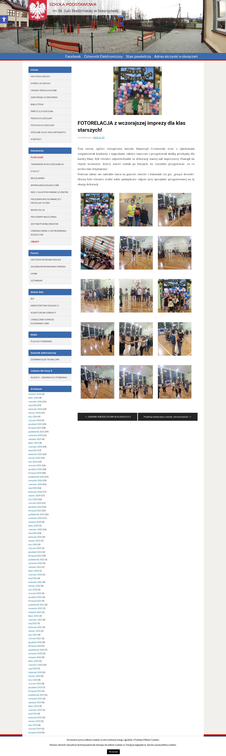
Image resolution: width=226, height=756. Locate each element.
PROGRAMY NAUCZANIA (44, 217)
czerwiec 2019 (35, 710)
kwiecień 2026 (35, 409)
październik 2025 (36, 431)
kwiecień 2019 (35, 717)
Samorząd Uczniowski (44, 97)
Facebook (73, 56)
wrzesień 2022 (35, 563)
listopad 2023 (35, 510)
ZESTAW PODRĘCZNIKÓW (44, 224)
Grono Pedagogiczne (44, 90)
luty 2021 (33, 634)
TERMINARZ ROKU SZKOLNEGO (47, 164)
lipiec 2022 (33, 570)
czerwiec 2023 (35, 529)
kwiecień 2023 (35, 537)
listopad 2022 (35, 555)
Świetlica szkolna (42, 111)
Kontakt (36, 139)
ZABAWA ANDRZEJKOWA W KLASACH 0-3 (109, 416)
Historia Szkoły (40, 76)
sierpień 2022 (35, 567)
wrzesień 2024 (35, 480)
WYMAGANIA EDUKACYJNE (45, 185)
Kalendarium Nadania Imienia (48, 266)
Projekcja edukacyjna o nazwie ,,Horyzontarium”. (166, 416)
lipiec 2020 (33, 661)
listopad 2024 (35, 473)
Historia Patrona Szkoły (46, 259)
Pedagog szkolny (41, 118)
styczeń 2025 (34, 465)
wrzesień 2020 (35, 653)
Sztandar (36, 280)
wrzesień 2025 (35, 435)
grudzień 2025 (35, 424)
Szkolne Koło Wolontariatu (48, 132)
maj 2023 (32, 533)
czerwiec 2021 (35, 619)
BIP (32, 298)
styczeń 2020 (34, 683)
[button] (4, 19)
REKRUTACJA (38, 210)
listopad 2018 (35, 732)
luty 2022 (33, 589)
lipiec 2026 (33, 397)
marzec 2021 (34, 631)
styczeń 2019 (34, 728)
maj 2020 (32, 668)
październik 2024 (36, 476)
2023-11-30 (98, 137)
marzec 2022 (34, 585)
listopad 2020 (35, 646)
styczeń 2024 (34, 503)
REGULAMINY (38, 178)
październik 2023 (36, 514)
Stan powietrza (138, 56)
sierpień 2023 (35, 522)
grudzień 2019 (35, 687)
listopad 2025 (35, 427)
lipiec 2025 (33, 442)
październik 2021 (36, 604)
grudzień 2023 (35, 506)
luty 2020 (33, 679)
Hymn (34, 273)
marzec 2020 (34, 676)
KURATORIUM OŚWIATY (43, 312)
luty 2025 (33, 461)
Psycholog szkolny (42, 125)
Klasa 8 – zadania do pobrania (49, 377)
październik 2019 (36, 695)
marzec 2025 (34, 458)
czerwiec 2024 (35, 484)
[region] (113, 26)
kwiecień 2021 (35, 627)
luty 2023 (33, 544)
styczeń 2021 (34, 638)
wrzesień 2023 (35, 518)
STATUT (35, 171)
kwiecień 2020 (35, 672)
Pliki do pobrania (41, 341)
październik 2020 (36, 649)
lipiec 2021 (33, 615)
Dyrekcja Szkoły (41, 83)
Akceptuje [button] (113, 751)
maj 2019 (32, 713)
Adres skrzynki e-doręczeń (176, 56)
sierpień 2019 (35, 702)
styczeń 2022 (34, 593)
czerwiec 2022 (35, 574)
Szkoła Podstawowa (72, 4)
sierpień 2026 (35, 394)
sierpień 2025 (35, 439)
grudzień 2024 (35, 469)
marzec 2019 (34, 721)
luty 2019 (33, 725)
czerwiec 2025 (35, 446)
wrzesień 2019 (35, 698)
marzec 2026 (34, 412)
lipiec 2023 (33, 525)
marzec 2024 (34, 495)
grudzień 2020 (35, 642)
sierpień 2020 (35, 657)
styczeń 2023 (34, 548)
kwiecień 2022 (35, 582)
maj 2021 (32, 623)
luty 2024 (33, 499)
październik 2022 (36, 559)
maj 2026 (32, 405)
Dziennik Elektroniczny (103, 56)
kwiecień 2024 (35, 491)
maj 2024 (32, 488)
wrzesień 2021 (35, 608)
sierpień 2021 (35, 612)
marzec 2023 (34, 540)
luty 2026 (33, 416)
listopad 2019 (35, 691)
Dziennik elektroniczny (45, 359)
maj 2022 (32, 578)
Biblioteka (37, 104)
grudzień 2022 (35, 552)
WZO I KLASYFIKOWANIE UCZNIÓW (49, 192)
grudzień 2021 (35, 597)
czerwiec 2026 (35, 401)
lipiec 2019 (33, 706)
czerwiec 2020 (35, 664)
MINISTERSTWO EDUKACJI (45, 305)
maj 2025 (32, 450)
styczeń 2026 (34, 420)
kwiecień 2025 (35, 454)
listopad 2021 (35, 600)
